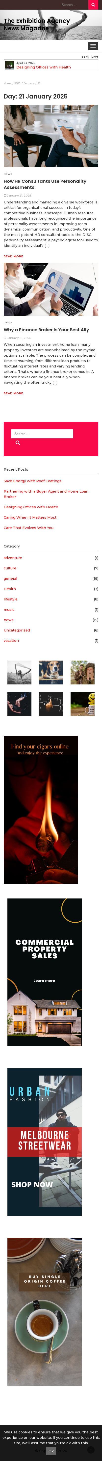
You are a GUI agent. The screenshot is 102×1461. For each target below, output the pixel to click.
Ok (51, 1451)
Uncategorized (17, 630)
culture (10, 568)
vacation (11, 640)
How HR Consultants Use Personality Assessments (45, 184)
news (8, 174)
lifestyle (11, 599)
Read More (13, 256)
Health (10, 589)
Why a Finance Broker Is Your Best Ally (46, 330)
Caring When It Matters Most (30, 517)
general (10, 578)
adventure (13, 558)
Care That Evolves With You (28, 528)
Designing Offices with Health (43, 67)
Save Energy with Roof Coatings (32, 481)
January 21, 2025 (19, 195)
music (9, 609)
